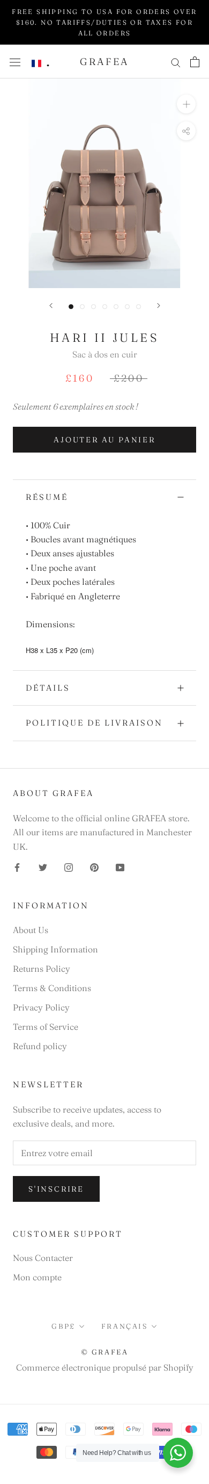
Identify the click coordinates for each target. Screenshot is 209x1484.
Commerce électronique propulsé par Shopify (104, 1367)
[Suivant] (158, 305)
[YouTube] (120, 866)
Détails (48, 688)
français (124, 1326)
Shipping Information (55, 949)
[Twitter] (43, 866)
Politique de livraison (94, 723)
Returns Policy (41, 968)
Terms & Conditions (52, 988)
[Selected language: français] (40, 64)
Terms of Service (45, 1026)
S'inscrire (56, 1189)
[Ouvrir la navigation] (15, 61)
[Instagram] (68, 866)
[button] (40, 64)
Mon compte (37, 1277)
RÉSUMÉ (47, 497)
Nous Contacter (43, 1257)
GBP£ (63, 1326)
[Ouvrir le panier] (194, 61)
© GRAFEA (105, 1351)
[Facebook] (17, 866)
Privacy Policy (41, 1007)
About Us (30, 929)
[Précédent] (51, 305)
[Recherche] (176, 61)
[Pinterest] (94, 866)
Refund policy (40, 1046)
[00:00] (104, 183)
